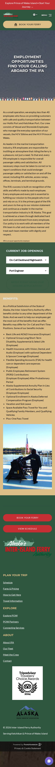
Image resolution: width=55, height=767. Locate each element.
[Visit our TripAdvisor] (26, 566)
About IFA (8, 642)
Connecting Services (13, 627)
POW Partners (11, 621)
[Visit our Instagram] (18, 566)
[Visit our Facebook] (6, 566)
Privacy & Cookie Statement (27, 748)
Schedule (8, 582)
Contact (7, 660)
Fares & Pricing (11, 588)
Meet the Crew (11, 654)
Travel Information (13, 600)
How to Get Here (12, 594)
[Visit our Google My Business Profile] (12, 566)
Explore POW (10, 615)
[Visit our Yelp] (32, 566)
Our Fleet (8, 648)
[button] (49, 761)
